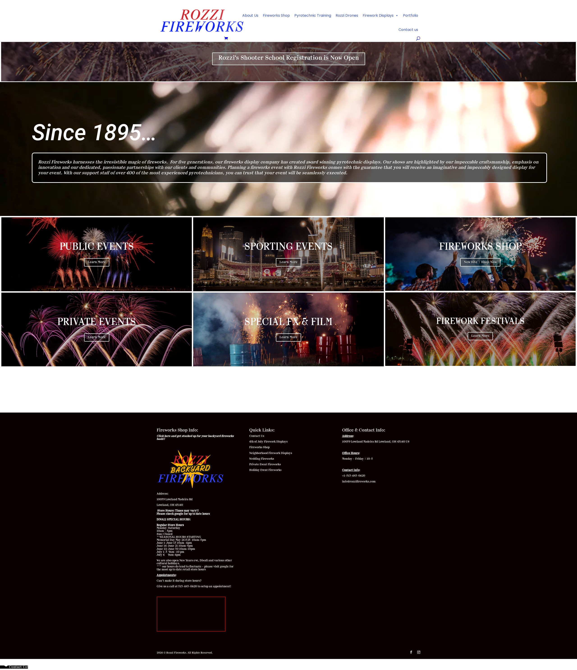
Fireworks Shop (276, 15)
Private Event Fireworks (265, 464)
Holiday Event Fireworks (265, 470)
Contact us (408, 29)
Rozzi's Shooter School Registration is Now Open (288, 58)
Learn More (97, 262)
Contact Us (256, 436)
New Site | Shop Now (480, 262)
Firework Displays (378, 15)
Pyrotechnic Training (312, 15)
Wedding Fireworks (262, 458)
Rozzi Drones (347, 15)
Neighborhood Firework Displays (270, 453)
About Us (250, 15)
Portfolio (410, 15)
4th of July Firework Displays (268, 441)
